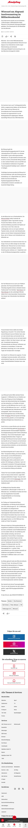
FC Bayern (3, 709)
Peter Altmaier (5, 292)
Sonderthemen (17, 776)
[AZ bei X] (23, 789)
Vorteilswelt (4, 746)
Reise (15, 709)
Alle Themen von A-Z (6, 724)
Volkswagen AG (6, 608)
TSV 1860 (3, 712)
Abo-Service (4, 776)
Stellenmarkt (17, 724)
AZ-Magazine (17, 773)
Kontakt (3, 782)
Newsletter (4, 727)
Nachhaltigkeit (17, 712)
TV (14, 703)
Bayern (3, 706)
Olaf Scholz (20, 290)
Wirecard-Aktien (5, 218)
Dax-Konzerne (17, 601)
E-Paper (3, 779)
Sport (15, 700)
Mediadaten (17, 766)
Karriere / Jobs (5, 770)
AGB (2, 796)
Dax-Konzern (21, 428)
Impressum (4, 793)
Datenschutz (4, 799)
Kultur (15, 706)
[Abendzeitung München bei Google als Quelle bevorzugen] (15, 36)
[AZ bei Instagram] (19, 789)
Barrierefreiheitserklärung (7, 802)
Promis (3, 716)
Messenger (4, 730)
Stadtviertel (4, 703)
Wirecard (15, 608)
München (3, 700)
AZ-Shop (16, 770)
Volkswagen (17, 479)
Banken (9, 415)
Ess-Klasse (4, 743)
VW (21, 605)
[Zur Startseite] (14, 3)
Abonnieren (4, 773)
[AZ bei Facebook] (15, 789)
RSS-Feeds (4, 733)
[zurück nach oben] (14, 817)
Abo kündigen (4, 805)
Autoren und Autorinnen (7, 766)
